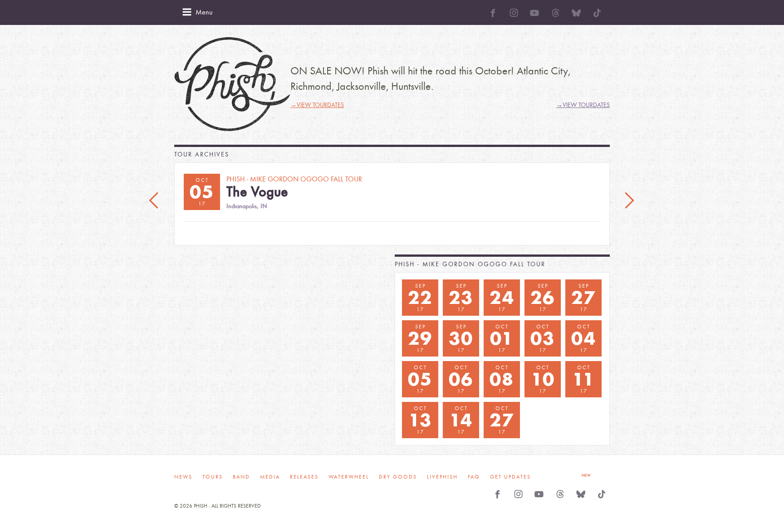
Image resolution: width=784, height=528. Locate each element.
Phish (232, 84)
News (183, 477)
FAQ (474, 477)
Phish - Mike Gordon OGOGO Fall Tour (470, 264)
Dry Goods (398, 477)
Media (270, 477)
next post (629, 201)
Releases (304, 477)
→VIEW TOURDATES (317, 105)
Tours (212, 477)
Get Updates (510, 477)
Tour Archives (201, 154)
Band (241, 477)
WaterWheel (348, 477)
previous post (154, 201)
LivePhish (442, 477)
